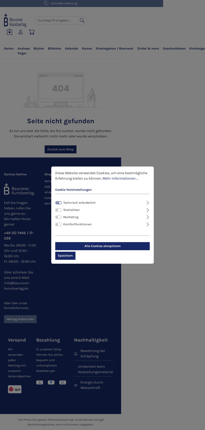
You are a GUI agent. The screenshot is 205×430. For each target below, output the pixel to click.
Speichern (65, 255)
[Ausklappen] (148, 202)
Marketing (70, 217)
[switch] (58, 210)
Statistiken (71, 210)
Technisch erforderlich (79, 203)
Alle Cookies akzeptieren (102, 246)
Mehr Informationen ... (120, 178)
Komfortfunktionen (77, 224)
